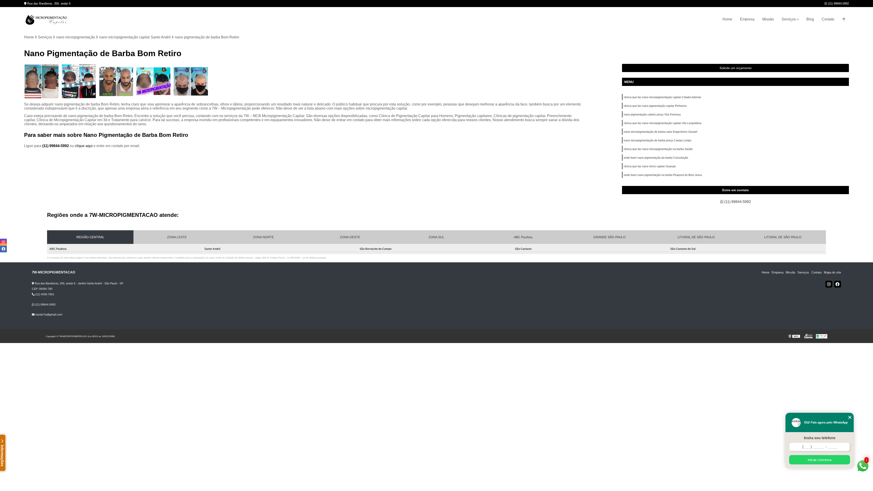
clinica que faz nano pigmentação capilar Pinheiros (655, 106)
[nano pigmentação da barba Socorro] (78, 81)
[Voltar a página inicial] (47, 19)
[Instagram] (828, 284)
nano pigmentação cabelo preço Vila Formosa (652, 114)
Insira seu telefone (819, 438)
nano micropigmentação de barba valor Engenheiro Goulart (660, 131)
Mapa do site (832, 272)
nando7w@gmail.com (48, 314)
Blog (810, 19)
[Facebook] (837, 284)
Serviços (789, 19)
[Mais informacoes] (844, 19)
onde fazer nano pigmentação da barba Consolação (656, 157)
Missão (768, 19)
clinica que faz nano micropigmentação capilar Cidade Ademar (662, 97)
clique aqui (84, 146)
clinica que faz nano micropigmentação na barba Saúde (658, 149)
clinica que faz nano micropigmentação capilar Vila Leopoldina (662, 123)
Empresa (747, 19)
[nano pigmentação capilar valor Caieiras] (116, 81)
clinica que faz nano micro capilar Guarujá (650, 166)
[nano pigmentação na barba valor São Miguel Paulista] (190, 81)
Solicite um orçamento (736, 68)
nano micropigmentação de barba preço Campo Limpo (657, 140)
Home (727, 19)
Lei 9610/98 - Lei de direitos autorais (306, 257)
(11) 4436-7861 (44, 294)
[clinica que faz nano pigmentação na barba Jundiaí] (153, 81)
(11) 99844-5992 (838, 3)
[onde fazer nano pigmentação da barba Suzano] (41, 81)
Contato (828, 19)
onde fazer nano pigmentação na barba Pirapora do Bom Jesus (663, 175)
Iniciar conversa (819, 460)
